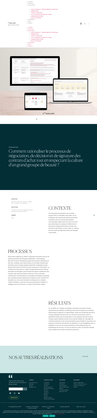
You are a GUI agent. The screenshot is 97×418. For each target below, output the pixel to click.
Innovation (46, 393)
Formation (46, 391)
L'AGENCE (31, 380)
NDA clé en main (36, 17)
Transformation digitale (49, 399)
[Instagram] (14, 393)
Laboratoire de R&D (37, 16)
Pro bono (46, 396)
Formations (34, 11)
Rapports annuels (48, 397)
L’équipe (31, 385)
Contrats (46, 385)
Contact (30, 23)
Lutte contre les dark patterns (41, 14)
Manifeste (31, 384)
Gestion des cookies (80, 406)
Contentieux (46, 384)
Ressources (31, 19)
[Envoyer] (25, 389)
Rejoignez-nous (32, 387)
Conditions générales (65, 406)
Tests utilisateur (36, 12)
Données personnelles (49, 388)
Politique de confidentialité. (58, 413)
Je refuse (52, 415)
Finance (45, 390)
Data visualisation (48, 387)
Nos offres (31, 5)
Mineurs (46, 394)
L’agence (30, 1)
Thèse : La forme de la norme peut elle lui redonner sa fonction (80, 385)
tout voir (85, 356)
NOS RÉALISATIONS (48, 380)
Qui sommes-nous (33, 382)
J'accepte (45, 415)
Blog (29, 21)
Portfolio (31, 3)
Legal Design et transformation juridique (44, 9)
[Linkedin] (10, 393)
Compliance (46, 382)
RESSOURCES (76, 380)
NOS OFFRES (62, 380)
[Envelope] (18, 393)
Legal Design (62, 382)
